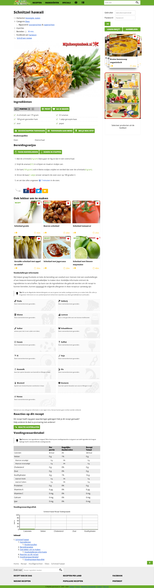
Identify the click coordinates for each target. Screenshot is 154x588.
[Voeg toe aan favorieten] (39, 203)
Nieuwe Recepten (22, 581)
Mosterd (20, 383)
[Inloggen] (107, 24)
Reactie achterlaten (28, 427)
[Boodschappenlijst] (76, 2)
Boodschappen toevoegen (31, 131)
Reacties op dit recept (29, 554)
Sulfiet (64, 342)
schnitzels (30, 158)
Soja (63, 355)
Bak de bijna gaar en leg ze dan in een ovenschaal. (46, 158)
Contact (72, 587)
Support (99, 587)
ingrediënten (52, 2)
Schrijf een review (24, 38)
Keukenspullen (30, 544)
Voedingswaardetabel (29, 557)
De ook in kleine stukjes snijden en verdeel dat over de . (54, 169)
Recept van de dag (23, 575)
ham (26, 169)
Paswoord (109, 17)
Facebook (117, 575)
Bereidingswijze (26, 547)
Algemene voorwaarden (88, 587)
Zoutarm (65, 383)
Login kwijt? (113, 29)
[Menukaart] (83, 2)
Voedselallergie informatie (35, 552)
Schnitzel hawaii (22, 539)
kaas (30, 175)
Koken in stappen (52, 152)
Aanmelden (132, 29)
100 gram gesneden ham (27, 119)
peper (61, 123)
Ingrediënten (25, 542)
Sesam (20, 342)
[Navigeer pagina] (150, 563)
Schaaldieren (66, 328)
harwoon (33, 35)
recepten (37, 2)
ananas (29, 164)
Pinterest (117, 581)
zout (19, 123)
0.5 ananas (63, 115)
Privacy (77, 587)
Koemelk (21, 369)
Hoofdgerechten (36, 564)
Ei (17, 355)
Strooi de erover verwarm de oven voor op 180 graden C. (46, 175)
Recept (24, 564)
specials (66, 2)
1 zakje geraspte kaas (68, 119)
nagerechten (49, 24)
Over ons (106, 587)
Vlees (27, 21)
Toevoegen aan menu (61, 131)
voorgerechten (35, 24)
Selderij (64, 301)
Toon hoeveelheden (28, 152)
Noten (19, 396)
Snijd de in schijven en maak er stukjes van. (40, 164)
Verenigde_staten (32, 18)
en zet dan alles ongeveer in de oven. (38, 180)
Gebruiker (109, 12)
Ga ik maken (62, 109)
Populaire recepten (73, 581)
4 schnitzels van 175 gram (28, 115)
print (47, 109)
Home (16, 564)
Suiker (20, 328)
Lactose (64, 315)
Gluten (20, 315)
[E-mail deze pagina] (45, 191)
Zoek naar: (18, 570)
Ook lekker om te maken (30, 549)
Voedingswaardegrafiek (34, 559)
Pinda (19, 301)
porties (21, 28)
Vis (62, 369)
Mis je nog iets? (86, 131)
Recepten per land (72, 575)
